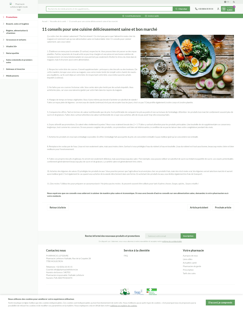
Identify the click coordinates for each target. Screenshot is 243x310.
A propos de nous (190, 255)
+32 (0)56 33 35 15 (64, 266)
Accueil (44, 21)
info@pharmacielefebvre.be (66, 269)
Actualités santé (190, 262)
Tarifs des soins (189, 273)
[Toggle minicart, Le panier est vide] (223, 9)
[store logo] (19, 6)
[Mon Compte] (218, 9)
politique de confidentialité (172, 241)
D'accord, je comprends (220, 302)
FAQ (126, 255)
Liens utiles (187, 259)
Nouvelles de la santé (58, 21)
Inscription (188, 236)
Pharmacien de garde (192, 266)
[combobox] (109, 8)
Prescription (188, 270)
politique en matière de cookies (123, 305)
